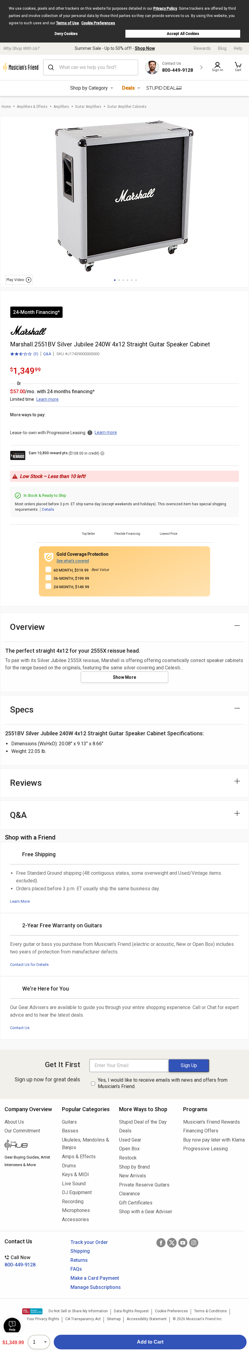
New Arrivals (132, 1176)
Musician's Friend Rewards (211, 1122)
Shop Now (145, 48)
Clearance (129, 1194)
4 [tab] (127, 280)
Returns (79, 1260)
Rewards (202, 48)
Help (238, 48)
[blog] (29, 1146)
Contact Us (19, 1027)
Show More (124, 677)
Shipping (80, 1251)
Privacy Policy (165, 8)
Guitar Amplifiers (88, 106)
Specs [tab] (22, 710)
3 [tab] (123, 280)
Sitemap (114, 1319)
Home (6, 106)
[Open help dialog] (12, 1326)
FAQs (76, 1269)
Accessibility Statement (147, 1319)
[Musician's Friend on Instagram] (193, 1242)
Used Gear (130, 1140)
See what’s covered (72, 561)
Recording (73, 1201)
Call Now (20, 1261)
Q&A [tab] (18, 815)
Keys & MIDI (75, 1174)
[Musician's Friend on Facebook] (160, 1242)
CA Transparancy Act (83, 1319)
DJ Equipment (77, 1192)
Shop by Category (89, 88)
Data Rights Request (131, 1311)
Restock (128, 1158)
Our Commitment (22, 1131)
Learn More (20, 901)
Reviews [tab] (26, 783)
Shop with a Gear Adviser (145, 1211)
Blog (222, 48)
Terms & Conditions (210, 1311)
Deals (128, 88)
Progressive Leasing (205, 1149)
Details (48, 509)
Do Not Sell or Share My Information (78, 1311)
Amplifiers (61, 106)
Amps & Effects (79, 1156)
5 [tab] (132, 280)
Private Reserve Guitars (144, 1185)
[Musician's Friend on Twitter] (171, 1242)
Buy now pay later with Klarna (213, 1140)
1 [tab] (115, 280)
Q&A (47, 354)
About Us (14, 1122)
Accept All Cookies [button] (183, 34)
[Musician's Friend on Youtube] (182, 1242)
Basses (70, 1131)
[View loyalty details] (102, 454)
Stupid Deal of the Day (143, 1122)
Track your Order (89, 1242)
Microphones (76, 1210)
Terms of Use (67, 23)
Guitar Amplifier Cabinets (126, 106)
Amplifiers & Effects (32, 106)
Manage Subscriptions (95, 1287)
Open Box (129, 1149)
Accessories (75, 1219)
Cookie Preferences (98, 23)
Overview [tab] (27, 627)
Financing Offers (200, 1131)
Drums (69, 1166)
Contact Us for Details (29, 964)
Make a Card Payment (94, 1278)
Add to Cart (150, 1341)
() (24, 354)
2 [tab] (119, 280)
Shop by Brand (134, 1167)
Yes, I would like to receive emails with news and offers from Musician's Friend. (162, 1083)
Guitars (69, 1122)
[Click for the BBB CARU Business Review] (32, 1311)
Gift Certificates (135, 1203)
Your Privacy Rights (43, 1319)
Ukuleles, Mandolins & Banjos (85, 1144)
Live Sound (74, 1183)
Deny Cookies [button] (66, 34)
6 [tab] (136, 280)
